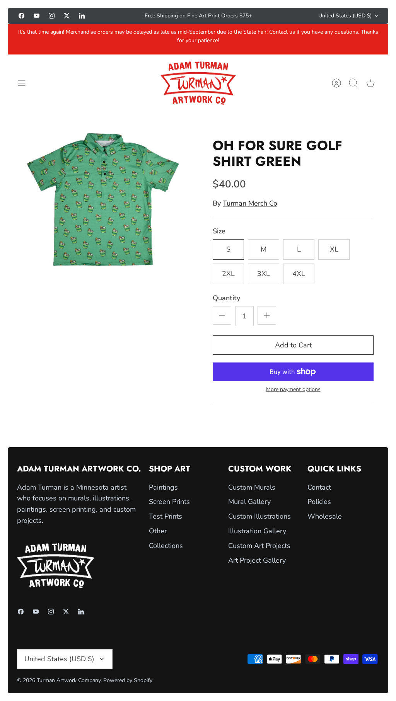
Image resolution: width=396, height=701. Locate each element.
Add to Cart (293, 345)
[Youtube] (36, 16)
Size (219, 231)
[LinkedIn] (81, 16)
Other (158, 531)
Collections (166, 545)
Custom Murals (251, 487)
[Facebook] (21, 16)
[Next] (280, 16)
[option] (103, 199)
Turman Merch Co (250, 203)
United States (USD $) (345, 15)
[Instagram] (51, 16)
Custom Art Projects (259, 545)
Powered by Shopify (127, 680)
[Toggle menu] (25, 83)
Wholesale (324, 516)
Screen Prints (169, 501)
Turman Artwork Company (69, 680)
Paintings (163, 487)
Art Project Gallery (257, 560)
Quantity (226, 298)
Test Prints (165, 516)
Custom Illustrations (259, 516)
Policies (319, 501)
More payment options (293, 389)
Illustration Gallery (257, 531)
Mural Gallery (249, 501)
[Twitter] (66, 16)
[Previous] (115, 16)
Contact (319, 487)
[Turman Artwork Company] (198, 83)
